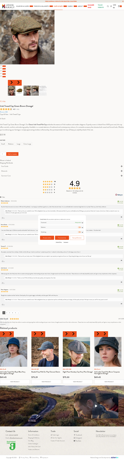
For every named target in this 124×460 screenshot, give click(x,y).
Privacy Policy (25, 457)
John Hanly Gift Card (34, 446)
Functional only (62, 238)
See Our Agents (57, 438)
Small (3, 144)
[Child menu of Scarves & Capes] (31, 6)
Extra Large (27, 144)
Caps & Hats (4, 114)
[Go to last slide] (11, 83)
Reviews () (4, 112)
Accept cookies (47, 238)
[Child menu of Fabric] (75, 6)
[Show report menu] (121, 217)
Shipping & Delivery (33, 438)
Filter (3, 197)
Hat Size (2, 140)
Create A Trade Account (58, 441)
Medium (11, 144)
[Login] (111, 6)
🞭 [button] (122, 1)
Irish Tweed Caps (15, 114)
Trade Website (101, 6)
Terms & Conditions (33, 435)
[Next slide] (18, 83)
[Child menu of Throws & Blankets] (51, 6)
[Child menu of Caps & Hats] (65, 6)
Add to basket (12, 154)
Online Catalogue (33, 444)
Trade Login (55, 435)
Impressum (66, 242)
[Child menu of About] (85, 6)
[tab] (4, 66)
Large (18, 144)
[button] (11, 91)
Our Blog (30, 441)
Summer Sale (91, 6)
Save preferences (76, 238)
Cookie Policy (59, 242)
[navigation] (115, 6)
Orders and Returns (33, 449)
